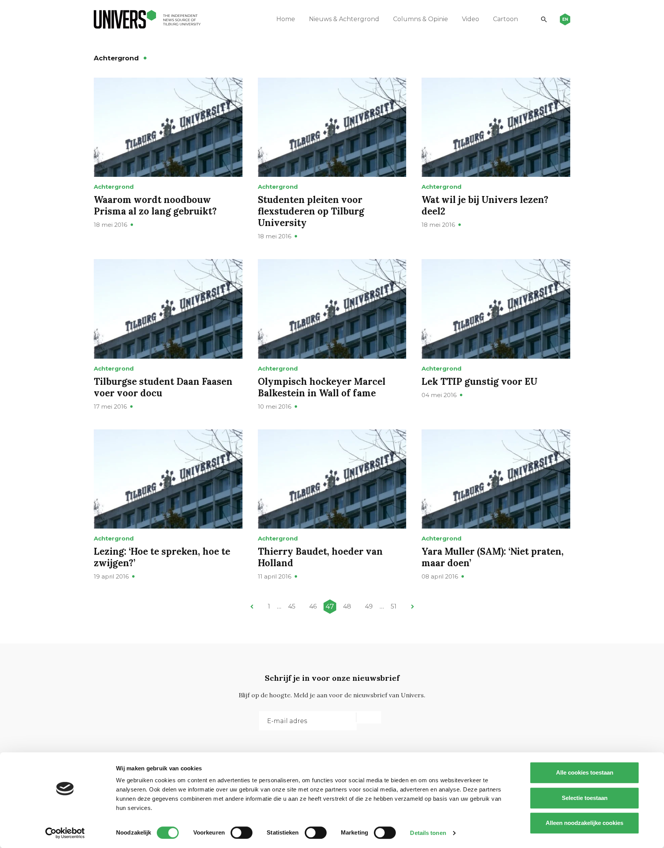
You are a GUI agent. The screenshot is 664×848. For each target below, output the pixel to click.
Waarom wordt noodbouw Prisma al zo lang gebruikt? (155, 205)
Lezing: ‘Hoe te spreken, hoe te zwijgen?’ (162, 557)
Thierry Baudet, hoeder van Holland (320, 557)
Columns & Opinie (420, 19)
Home (285, 19)
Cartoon (505, 19)
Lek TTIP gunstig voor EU (480, 381)
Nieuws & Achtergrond (344, 19)
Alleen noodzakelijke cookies (584, 823)
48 (347, 606)
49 (369, 606)
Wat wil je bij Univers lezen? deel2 (485, 205)
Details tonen (428, 833)
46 (313, 606)
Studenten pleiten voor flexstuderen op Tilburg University (311, 211)
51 (394, 606)
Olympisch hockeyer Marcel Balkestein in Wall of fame (321, 387)
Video (470, 19)
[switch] (241, 832)
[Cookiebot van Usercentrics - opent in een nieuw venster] (65, 833)
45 (291, 606)
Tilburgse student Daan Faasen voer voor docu (163, 387)
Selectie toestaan (585, 798)
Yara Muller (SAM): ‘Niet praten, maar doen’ (493, 557)
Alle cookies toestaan (584, 772)
